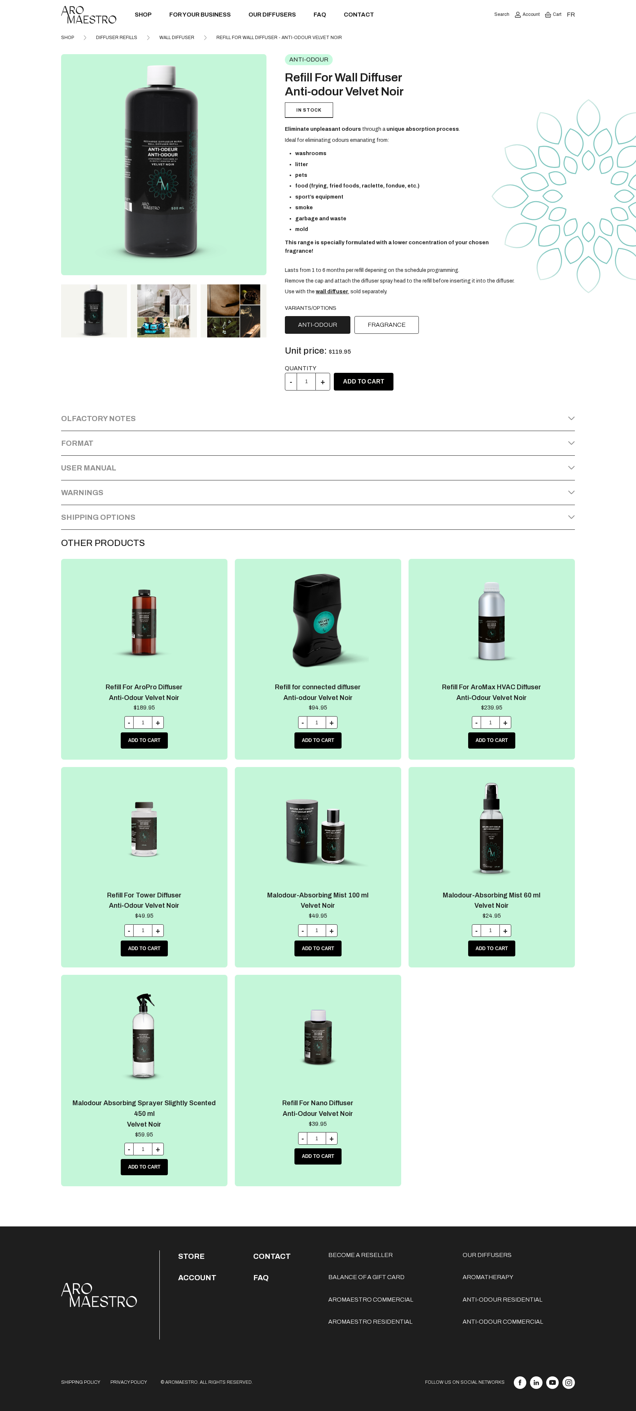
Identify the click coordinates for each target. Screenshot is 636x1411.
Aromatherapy (488, 1277)
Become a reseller (360, 1255)
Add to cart (363, 381)
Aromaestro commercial (370, 1299)
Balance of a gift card (366, 1277)
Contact (359, 14)
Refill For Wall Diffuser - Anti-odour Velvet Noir (279, 37)
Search (501, 14)
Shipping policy (80, 1382)
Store (191, 1256)
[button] (258, 165)
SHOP (67, 37)
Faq (261, 1278)
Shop (143, 14)
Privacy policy (128, 1382)
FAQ (320, 14)
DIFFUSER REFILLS (116, 37)
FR (571, 15)
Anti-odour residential (503, 1299)
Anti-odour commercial (503, 1322)
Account (531, 14)
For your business (200, 14)
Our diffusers (272, 14)
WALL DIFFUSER (176, 37)
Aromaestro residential (370, 1322)
